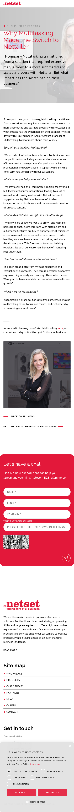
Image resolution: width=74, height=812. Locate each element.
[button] (37, 802)
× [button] (70, 746)
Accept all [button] (21, 792)
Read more (35, 764)
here (60, 328)
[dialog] (37, 777)
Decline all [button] (52, 792)
